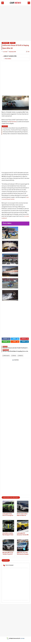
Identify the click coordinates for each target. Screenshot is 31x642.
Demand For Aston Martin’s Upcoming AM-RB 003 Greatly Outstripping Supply (16, 128)
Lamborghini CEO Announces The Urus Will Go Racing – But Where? (22, 534)
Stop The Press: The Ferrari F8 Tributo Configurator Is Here (16, 130)
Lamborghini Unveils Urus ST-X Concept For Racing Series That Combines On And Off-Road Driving (8, 515)
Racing (12, 42)
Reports (21, 355)
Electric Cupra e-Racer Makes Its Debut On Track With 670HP (22, 515)
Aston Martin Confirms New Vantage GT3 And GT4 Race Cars (8, 534)
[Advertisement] (15, 23)
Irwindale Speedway (12, 121)
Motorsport (5, 42)
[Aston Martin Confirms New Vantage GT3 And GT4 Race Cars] (8, 526)
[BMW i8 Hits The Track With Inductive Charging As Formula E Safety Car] (23, 545)
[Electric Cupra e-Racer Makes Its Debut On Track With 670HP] (23, 507)
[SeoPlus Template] (8, 639)
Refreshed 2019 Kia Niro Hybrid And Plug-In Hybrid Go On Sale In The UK (16, 132)
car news (22, 638)
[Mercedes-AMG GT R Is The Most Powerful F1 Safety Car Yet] (8, 545)
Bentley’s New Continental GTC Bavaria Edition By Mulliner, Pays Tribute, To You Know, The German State (16, 133)
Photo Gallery (8, 58)
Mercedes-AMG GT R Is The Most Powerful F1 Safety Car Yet (8, 553)
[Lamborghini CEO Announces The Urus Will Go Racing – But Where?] (23, 526)
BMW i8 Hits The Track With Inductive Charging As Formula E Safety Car (22, 553)
